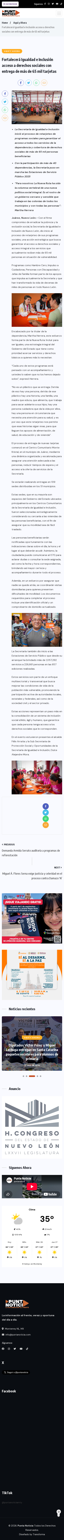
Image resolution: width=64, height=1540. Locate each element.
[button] (23, 1076)
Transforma (39, 1534)
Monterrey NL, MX (14, 1328)
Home (5, 22)
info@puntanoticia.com (18, 1334)
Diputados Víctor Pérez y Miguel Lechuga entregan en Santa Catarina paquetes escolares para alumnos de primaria (32, 1052)
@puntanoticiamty (12, 1502)
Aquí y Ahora (20, 22)
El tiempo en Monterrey (32, 1264)
